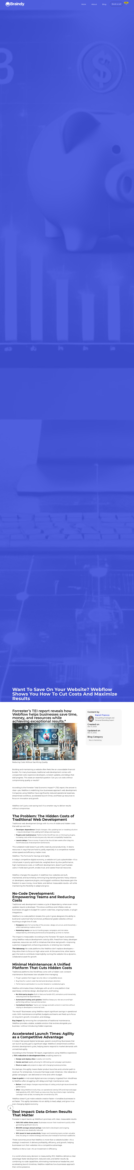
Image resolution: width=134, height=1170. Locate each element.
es (126, 4)
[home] (15, 4)
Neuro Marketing (95, 740)
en (126, 2)
